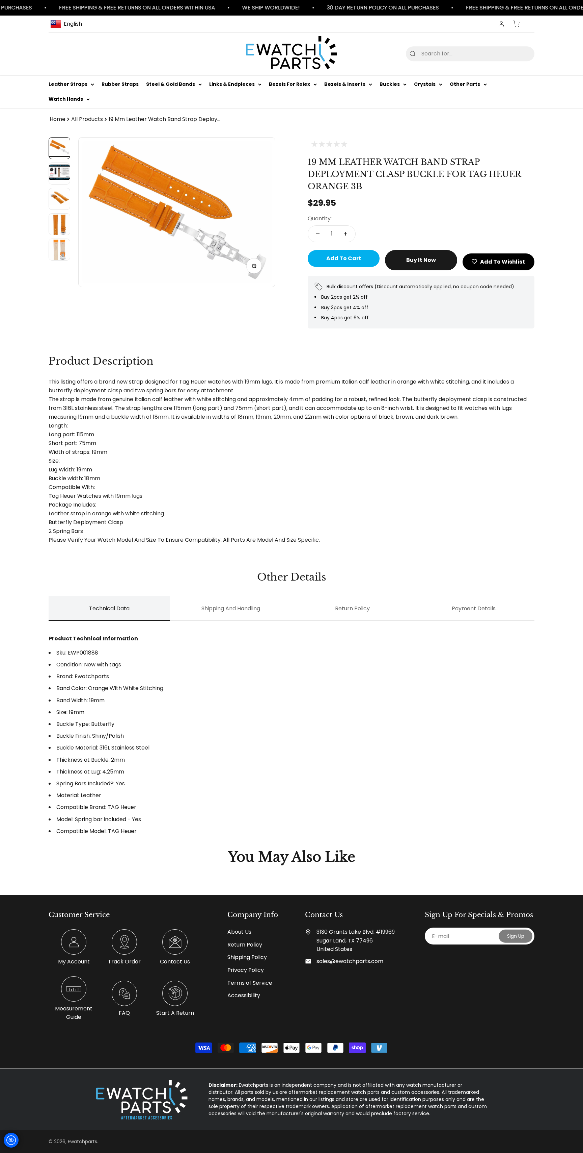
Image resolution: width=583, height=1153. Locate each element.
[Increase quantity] (345, 234)
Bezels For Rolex (289, 84)
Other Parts (465, 84)
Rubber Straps (120, 84)
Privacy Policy (245, 970)
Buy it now (421, 260)
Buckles (390, 84)
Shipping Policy (247, 957)
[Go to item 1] (59, 148)
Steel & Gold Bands (170, 84)
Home (57, 119)
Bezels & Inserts (344, 84)
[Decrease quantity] (318, 234)
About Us (239, 932)
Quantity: (320, 218)
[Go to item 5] (59, 250)
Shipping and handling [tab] (230, 608)
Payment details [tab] (474, 608)
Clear (518, 53)
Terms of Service (249, 983)
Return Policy (244, 945)
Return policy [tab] (352, 608)
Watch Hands (66, 99)
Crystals (425, 84)
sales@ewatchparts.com (349, 961)
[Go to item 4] (59, 224)
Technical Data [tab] (109, 608)
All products (87, 119)
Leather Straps (68, 84)
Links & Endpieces (232, 84)
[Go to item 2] (59, 174)
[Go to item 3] (59, 199)
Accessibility (243, 995)
